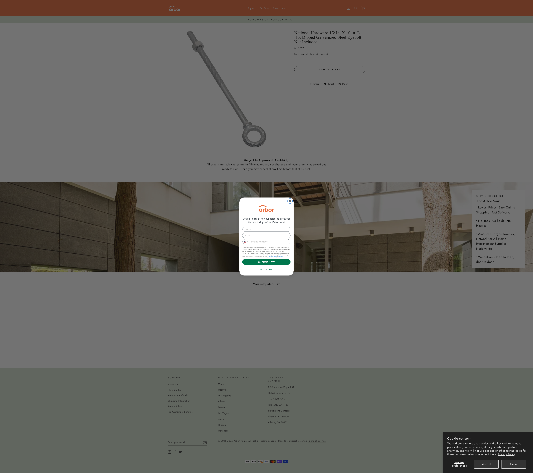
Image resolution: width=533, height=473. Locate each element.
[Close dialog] (290, 201)
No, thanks (266, 269)
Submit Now (266, 262)
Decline (513, 464)
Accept (486, 464)
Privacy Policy (506, 454)
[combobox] (246, 241)
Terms (280, 257)
